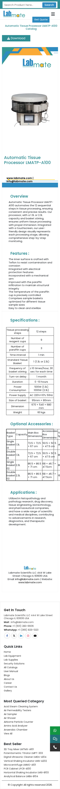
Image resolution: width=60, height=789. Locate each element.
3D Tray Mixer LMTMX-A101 (19, 749)
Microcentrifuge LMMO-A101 (20, 764)
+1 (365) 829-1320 (21, 630)
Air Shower (10, 718)
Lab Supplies (11, 659)
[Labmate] (13, 14)
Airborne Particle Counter (18, 721)
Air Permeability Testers (17, 710)
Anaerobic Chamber (16, 729)
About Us (9, 679)
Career (8, 682)
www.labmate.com (19, 178)
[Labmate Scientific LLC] (30, 548)
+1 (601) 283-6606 (19, 626)
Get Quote (41, 19)
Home (7, 651)
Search (49, 5)
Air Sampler (10, 714)
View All (8, 733)
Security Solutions (14, 663)
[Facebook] (7, 636)
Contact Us (10, 686)
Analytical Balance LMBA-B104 (21, 776)
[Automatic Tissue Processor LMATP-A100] (30, 109)
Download (17, 38)
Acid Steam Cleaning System (21, 706)
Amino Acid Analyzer (16, 725)
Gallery (8, 690)
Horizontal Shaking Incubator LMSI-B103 (26, 772)
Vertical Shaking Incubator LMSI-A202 (25, 760)
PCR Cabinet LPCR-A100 (17, 768)
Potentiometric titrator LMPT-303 (23, 753)
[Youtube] (35, 636)
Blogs (7, 675)
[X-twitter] (14, 636)
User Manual (11, 671)
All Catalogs (11, 667)
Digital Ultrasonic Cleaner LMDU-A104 (25, 756)
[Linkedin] (21, 636)
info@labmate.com (19, 181)
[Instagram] (28, 636)
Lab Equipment (12, 655)
